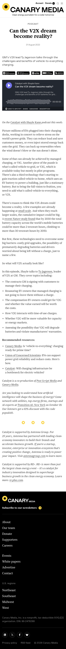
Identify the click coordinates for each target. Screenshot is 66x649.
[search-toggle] (58, 3)
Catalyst (10, 368)
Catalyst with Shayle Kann (25, 122)
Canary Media (13, 346)
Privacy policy (9, 643)
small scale (24, 210)
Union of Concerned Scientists (23, 355)
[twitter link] (12, 635)
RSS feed (25, 643)
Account (39, 3)
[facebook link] (19, 635)
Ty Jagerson (45, 271)
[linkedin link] (5, 635)
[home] (33, 7)
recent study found (19, 218)
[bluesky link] (27, 635)
